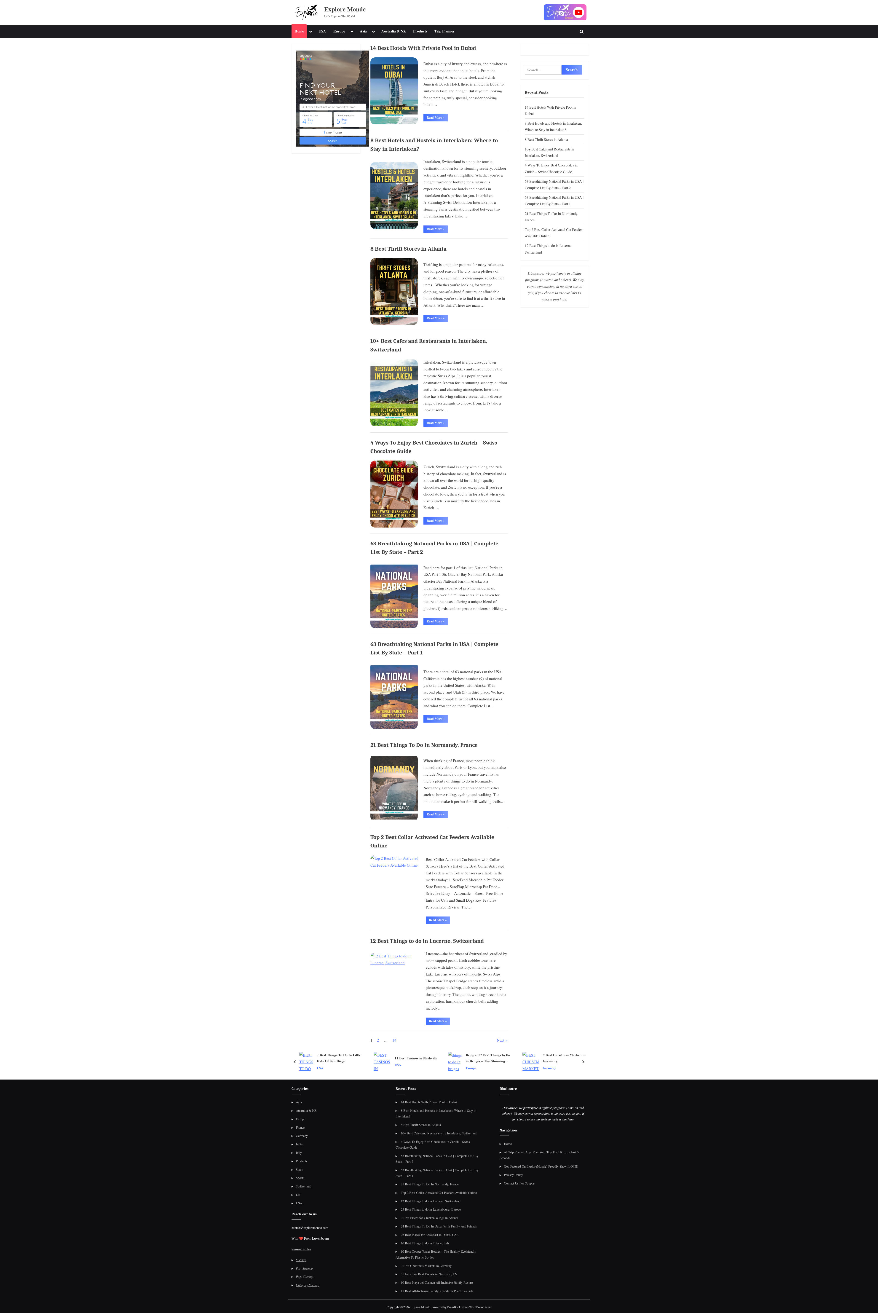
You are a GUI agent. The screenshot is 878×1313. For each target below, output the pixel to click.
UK (298, 1194)
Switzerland (303, 1186)
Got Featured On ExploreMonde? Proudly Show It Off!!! (541, 1166)
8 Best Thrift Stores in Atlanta (408, 249)
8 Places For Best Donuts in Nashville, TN (429, 1274)
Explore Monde (345, 9)
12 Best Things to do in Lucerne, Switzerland (427, 941)
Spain (299, 1169)
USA (322, 31)
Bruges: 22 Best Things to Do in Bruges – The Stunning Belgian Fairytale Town (421, 1058)
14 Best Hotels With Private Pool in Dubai (423, 48)
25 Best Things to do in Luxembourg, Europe (431, 1209)
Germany (482, 1067)
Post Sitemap (304, 1268)
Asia (363, 31)
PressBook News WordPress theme (469, 1307)
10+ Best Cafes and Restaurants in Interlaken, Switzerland (439, 1133)
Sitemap (301, 1260)
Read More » (437, 118)
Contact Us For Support (519, 1183)
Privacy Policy (513, 1175)
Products (420, 31)
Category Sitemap (307, 1285)
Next (500, 1040)
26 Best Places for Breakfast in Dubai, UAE (429, 1235)
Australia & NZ (393, 31)
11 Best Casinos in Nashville (349, 1057)
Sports (300, 1178)
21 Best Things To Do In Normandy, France (424, 745)
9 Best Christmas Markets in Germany (497, 1058)
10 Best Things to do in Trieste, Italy (425, 1243)
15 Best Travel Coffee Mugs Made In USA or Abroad (568, 1058)
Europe (339, 31)
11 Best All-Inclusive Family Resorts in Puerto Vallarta (437, 1291)
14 (394, 1040)
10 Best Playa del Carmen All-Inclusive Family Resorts (437, 1282)
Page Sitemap (304, 1276)
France (300, 1127)
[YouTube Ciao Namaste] (565, 12)
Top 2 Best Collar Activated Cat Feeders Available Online (439, 1192)
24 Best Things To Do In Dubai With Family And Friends (439, 1226)
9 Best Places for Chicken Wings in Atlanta (429, 1218)
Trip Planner (444, 31)
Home (299, 31)
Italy (299, 1152)
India (299, 1144)
